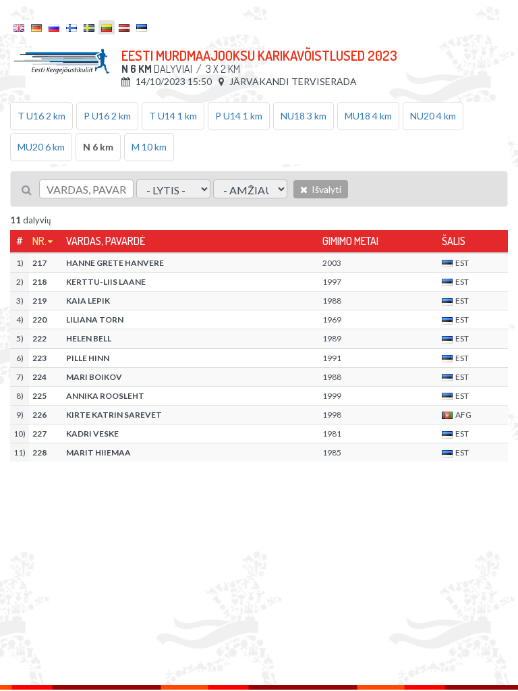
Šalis (453, 241)
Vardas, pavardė (105, 241)
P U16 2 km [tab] (107, 115)
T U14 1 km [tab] (173, 115)
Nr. (39, 241)
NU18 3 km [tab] (303, 115)
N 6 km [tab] (98, 147)
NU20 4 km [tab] (433, 115)
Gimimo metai (350, 241)
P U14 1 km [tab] (238, 115)
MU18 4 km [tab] (368, 115)
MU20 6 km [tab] (41, 147)
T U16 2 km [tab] (41, 115)
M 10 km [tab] (149, 147)
